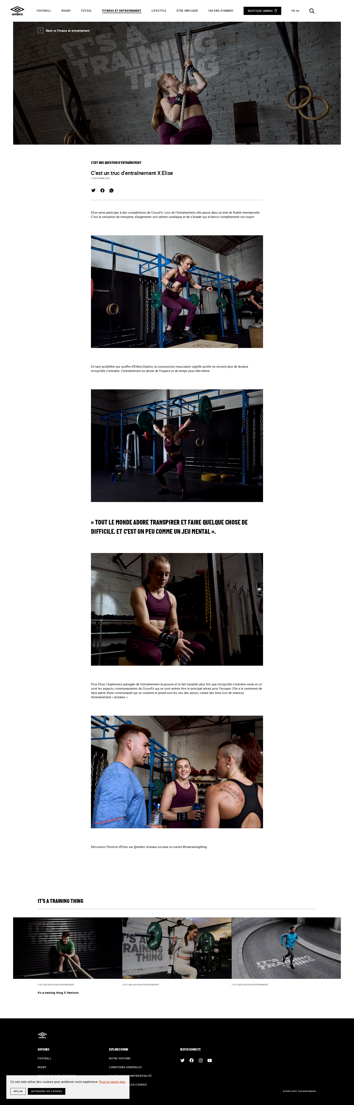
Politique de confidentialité (130, 1075)
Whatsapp (111, 190)
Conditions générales (125, 1067)
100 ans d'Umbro (220, 10)
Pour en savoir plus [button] (112, 1082)
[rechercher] (311, 10)
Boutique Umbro (260, 11)
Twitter (93, 190)
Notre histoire (120, 1058)
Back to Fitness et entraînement (64, 30)
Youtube (209, 1060)
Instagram (200, 1060)
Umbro (17, 10)
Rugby (66, 10)
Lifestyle (159, 10)
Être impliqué (187, 10)
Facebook (102, 190)
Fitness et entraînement (121, 10)
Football (44, 10)
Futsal (86, 10)
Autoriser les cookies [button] (46, 1091)
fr (293, 11)
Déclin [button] (18, 1091)
